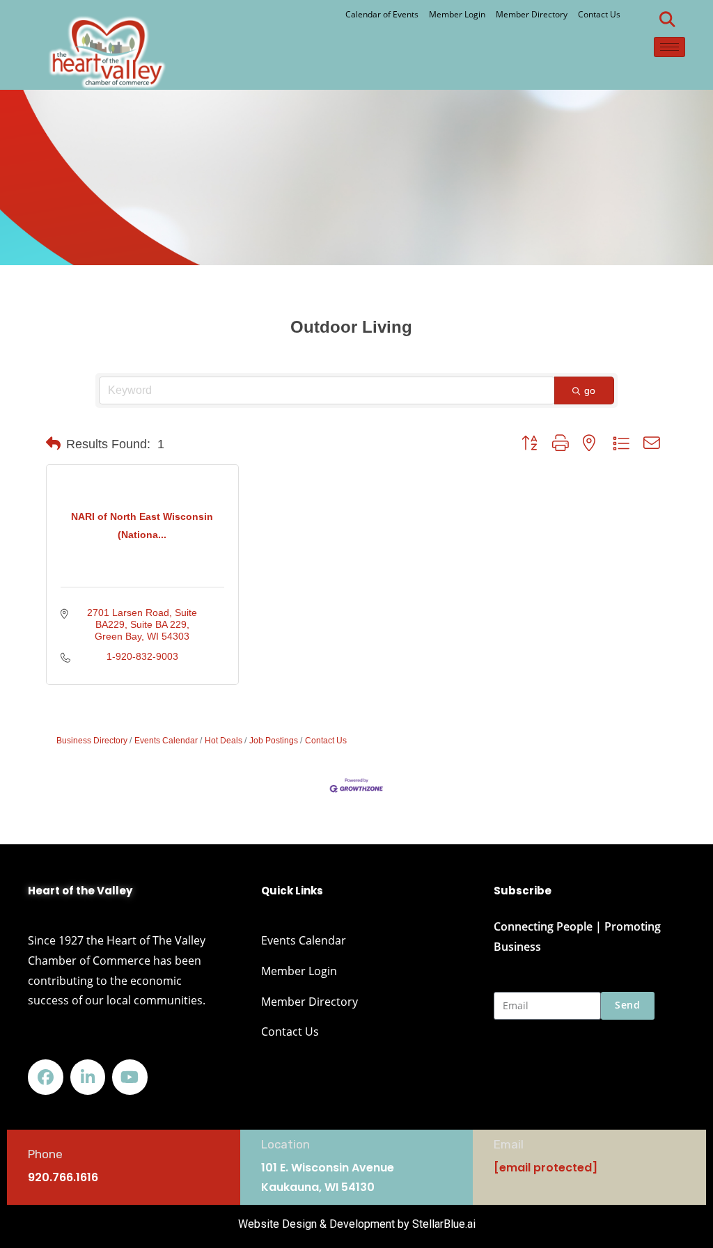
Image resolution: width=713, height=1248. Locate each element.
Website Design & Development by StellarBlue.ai (357, 1224)
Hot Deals (223, 740)
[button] (667, 19)
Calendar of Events (381, 14)
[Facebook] (45, 1077)
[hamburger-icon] (669, 47)
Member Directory (531, 14)
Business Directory (91, 740)
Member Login (457, 14)
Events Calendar (166, 740)
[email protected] (545, 1168)
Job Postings (273, 740)
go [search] (590, 390)
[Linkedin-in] (88, 1077)
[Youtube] (130, 1077)
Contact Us (599, 14)
